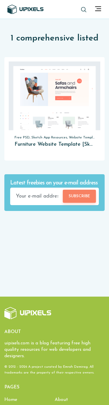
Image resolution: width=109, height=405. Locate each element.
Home (10, 399)
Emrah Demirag (75, 367)
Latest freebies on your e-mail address (54, 183)
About (61, 399)
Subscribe (79, 196)
